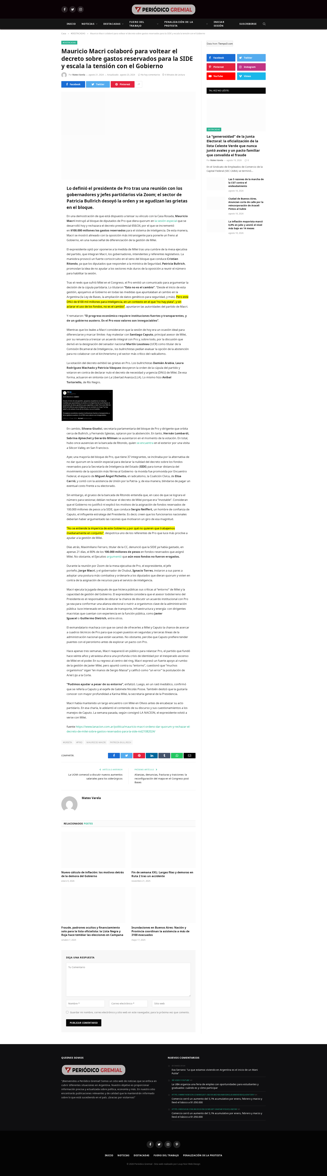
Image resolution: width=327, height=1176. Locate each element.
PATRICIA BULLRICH (120, 742)
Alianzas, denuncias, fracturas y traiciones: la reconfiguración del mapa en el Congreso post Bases (162, 778)
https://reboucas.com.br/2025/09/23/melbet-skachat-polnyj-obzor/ (204, 1109)
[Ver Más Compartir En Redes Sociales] (138, 84)
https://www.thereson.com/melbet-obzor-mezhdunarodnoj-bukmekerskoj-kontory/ (213, 1094)
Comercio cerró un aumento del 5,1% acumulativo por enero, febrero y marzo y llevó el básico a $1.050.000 (217, 1100)
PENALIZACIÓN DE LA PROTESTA (178, 23)
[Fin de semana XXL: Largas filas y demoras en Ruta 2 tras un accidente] (163, 850)
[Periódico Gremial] (163, 9)
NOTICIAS (88, 23)
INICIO (71, 23)
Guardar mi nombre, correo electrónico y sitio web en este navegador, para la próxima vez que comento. (129, 1012)
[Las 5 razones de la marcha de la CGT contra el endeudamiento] (216, 183)
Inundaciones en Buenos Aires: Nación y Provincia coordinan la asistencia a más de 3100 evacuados (160, 931)
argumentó (114, 556)
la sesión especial (166, 221)
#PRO (79, 742)
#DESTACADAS (69, 42)
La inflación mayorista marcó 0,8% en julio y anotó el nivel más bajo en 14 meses (245, 225)
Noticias (123, 1155)
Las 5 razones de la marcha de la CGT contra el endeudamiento (246, 183)
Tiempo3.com (225, 43)
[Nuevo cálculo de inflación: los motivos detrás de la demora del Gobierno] (93, 850)
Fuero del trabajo (166, 1155)
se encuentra (145, 443)
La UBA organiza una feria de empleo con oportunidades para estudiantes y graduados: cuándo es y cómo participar (215, 1086)
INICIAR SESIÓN (219, 23)
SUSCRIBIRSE (248, 23)
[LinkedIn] (49, 213)
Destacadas (141, 1155)
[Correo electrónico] (49, 231)
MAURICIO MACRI (96, 742)
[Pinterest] (49, 222)
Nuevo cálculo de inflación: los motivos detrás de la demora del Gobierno (92, 874)
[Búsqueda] (264, 24)
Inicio (109, 1155)
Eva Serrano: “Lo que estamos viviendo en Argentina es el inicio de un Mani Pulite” (215, 1071)
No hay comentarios (150, 74)
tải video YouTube (181, 1080)
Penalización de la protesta (202, 1155)
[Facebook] (49, 196)
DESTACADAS (112, 23)
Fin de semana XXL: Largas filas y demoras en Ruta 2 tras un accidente (162, 874)
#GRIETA (67, 742)
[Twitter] (49, 205)
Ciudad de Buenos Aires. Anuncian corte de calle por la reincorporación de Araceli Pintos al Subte (245, 203)
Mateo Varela (78, 74)
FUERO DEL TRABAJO (136, 23)
